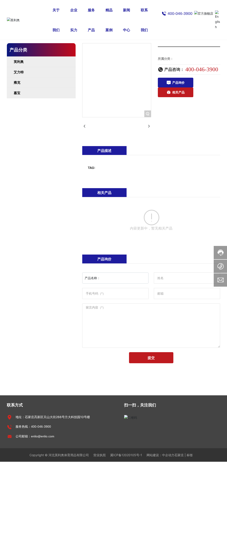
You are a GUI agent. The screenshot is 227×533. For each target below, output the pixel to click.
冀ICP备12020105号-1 (126, 455)
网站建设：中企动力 (160, 455)
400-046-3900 (201, 69)
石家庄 (179, 455)
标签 (190, 455)
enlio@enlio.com (42, 436)
